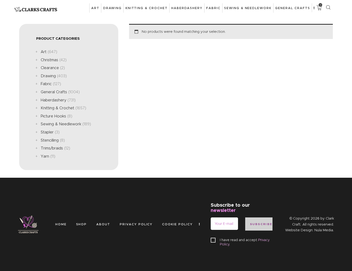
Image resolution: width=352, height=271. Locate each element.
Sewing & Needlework (61, 124)
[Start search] (328, 7)
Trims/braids (52, 148)
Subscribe (261, 224)
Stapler (47, 132)
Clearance (50, 68)
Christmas (49, 60)
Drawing (48, 76)
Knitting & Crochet (57, 108)
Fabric (46, 84)
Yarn (45, 156)
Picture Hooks (53, 116)
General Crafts (54, 92)
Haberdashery (53, 100)
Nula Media (323, 230)
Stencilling (50, 140)
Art (43, 52)
